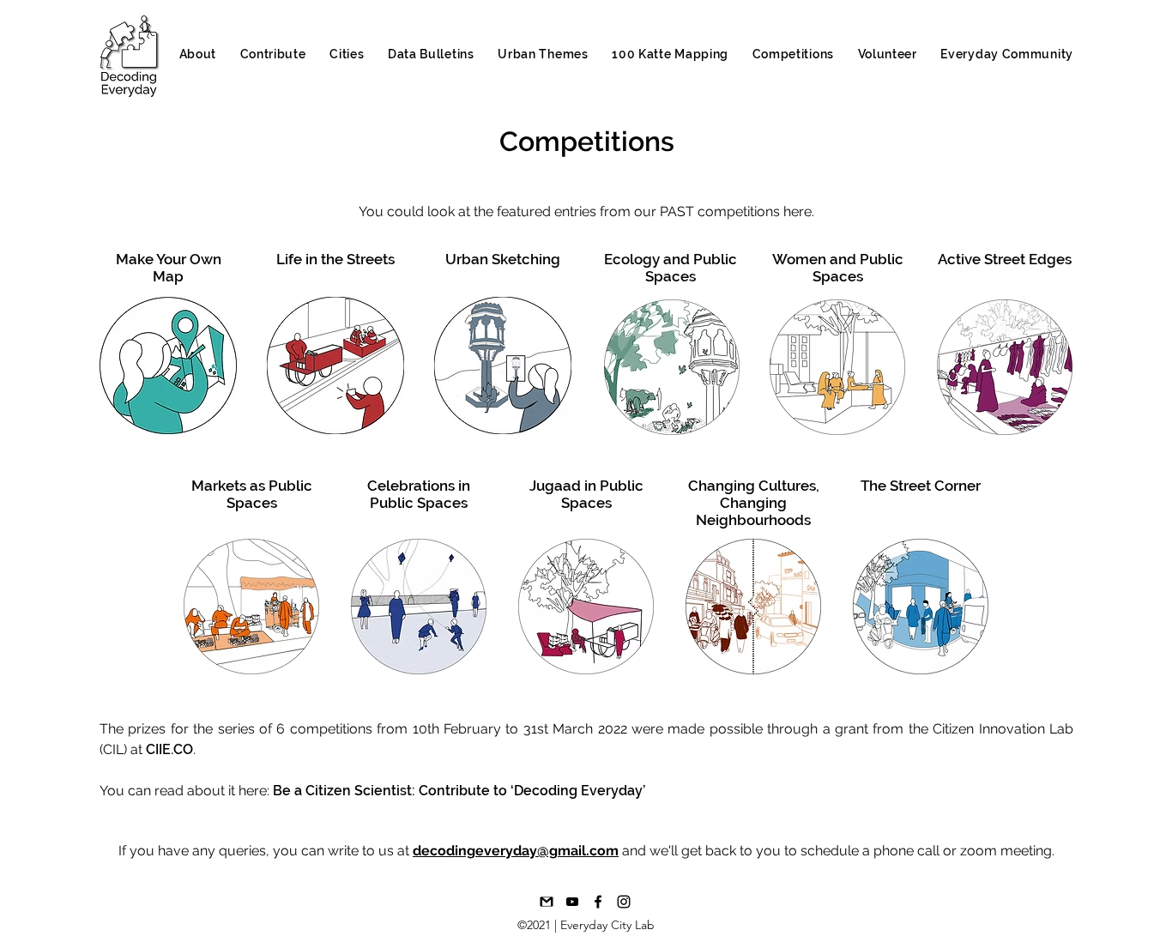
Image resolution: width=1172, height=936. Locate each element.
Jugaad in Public (586, 485)
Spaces (586, 502)
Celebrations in (418, 485)
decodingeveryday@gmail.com (516, 850)
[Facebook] (598, 901)
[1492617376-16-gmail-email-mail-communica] (546, 901)
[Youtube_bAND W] (572, 901)
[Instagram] (623, 901)
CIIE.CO (169, 749)
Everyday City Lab (607, 925)
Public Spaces (419, 502)
